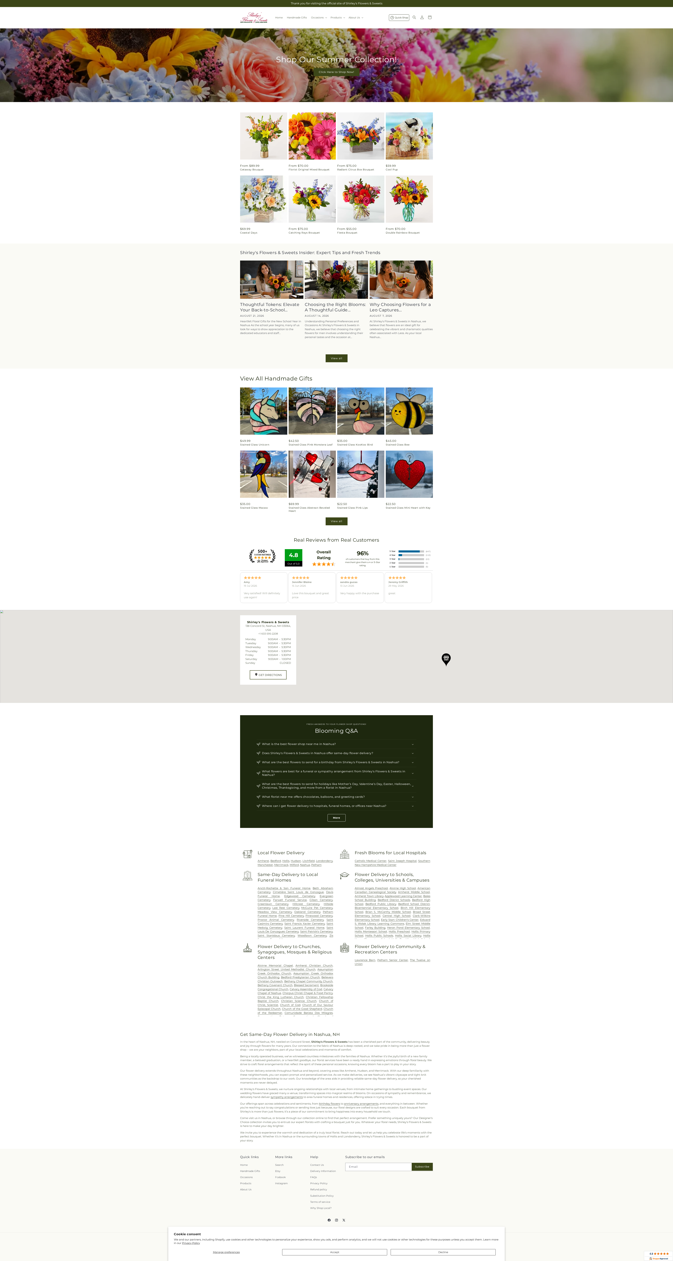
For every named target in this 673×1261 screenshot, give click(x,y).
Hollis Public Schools (379, 935)
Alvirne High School (403, 888)
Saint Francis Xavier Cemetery (304, 923)
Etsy (277, 1171)
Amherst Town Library (369, 896)
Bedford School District (414, 904)
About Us (245, 1189)
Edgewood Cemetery (299, 896)
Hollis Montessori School (371, 931)
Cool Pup (392, 169)
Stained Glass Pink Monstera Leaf (310, 444)
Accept (334, 1252)
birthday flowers (329, 1103)
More (336, 817)
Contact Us (317, 1164)
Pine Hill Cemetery (291, 915)
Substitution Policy (322, 1195)
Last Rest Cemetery (285, 907)
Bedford (275, 860)
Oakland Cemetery (307, 911)
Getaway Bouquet (252, 169)
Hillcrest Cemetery (306, 904)
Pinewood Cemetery (319, 915)
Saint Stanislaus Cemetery (276, 935)
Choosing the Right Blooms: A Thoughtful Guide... (335, 307)
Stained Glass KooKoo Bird (355, 444)
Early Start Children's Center (400, 919)
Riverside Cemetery (310, 919)
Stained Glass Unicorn (254, 444)
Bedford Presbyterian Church (300, 977)
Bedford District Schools (394, 900)
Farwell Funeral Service (290, 900)
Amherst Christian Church (314, 965)
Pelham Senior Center (392, 960)
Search (279, 1164)
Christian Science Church (299, 1001)
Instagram (281, 1183)
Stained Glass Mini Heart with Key (408, 507)
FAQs (313, 1177)
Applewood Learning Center (403, 896)
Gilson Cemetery (321, 900)
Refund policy (318, 1189)
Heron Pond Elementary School (408, 927)
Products (245, 1183)
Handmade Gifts (250, 1171)
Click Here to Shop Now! (336, 72)
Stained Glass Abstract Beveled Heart (309, 509)
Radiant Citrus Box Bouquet (355, 169)
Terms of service (320, 1201)
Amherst (263, 860)
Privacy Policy (191, 1243)
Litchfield (308, 860)
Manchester (265, 864)
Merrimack (281, 864)
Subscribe (422, 1166)
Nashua (305, 864)
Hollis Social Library (408, 935)
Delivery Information (323, 1171)
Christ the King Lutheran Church (281, 997)
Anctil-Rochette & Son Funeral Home (284, 888)
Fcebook (280, 1177)
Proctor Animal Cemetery (276, 919)
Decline (443, 1252)
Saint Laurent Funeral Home (304, 927)
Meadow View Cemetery (275, 911)
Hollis (285, 860)
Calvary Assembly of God (306, 989)
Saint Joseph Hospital (402, 860)
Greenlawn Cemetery (273, 904)
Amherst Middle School (414, 892)
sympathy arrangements (287, 1097)
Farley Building (375, 927)
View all (336, 358)
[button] (318, 17)
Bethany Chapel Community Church (308, 981)
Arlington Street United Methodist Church (286, 969)
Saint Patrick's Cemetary (316, 931)
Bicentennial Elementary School (376, 907)
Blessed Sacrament (306, 985)
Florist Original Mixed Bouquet (309, 169)
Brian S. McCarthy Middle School (388, 911)
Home (244, 1164)
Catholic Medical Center (370, 860)
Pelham (316, 864)
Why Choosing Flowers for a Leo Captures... (400, 307)
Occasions (246, 1177)
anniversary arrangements (361, 1103)
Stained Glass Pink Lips (352, 507)
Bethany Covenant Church (275, 985)
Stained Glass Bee (397, 444)
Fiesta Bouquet (347, 232)
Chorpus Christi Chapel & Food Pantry (308, 993)
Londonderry (324, 860)
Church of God (290, 1005)
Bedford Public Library (380, 904)
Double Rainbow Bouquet (403, 232)
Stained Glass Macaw (254, 507)
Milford (294, 864)
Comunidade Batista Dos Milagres (309, 1012)
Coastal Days (248, 232)
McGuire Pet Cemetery (317, 907)
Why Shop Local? (321, 1208)
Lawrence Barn (365, 960)
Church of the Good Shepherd (302, 1008)
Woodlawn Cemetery (312, 935)
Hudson (296, 860)
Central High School (396, 915)
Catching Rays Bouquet (304, 232)
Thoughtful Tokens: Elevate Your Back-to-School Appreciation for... (270, 307)
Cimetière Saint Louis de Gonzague (298, 892)
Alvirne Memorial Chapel (275, 965)
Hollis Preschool (399, 931)
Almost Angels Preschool (371, 888)
